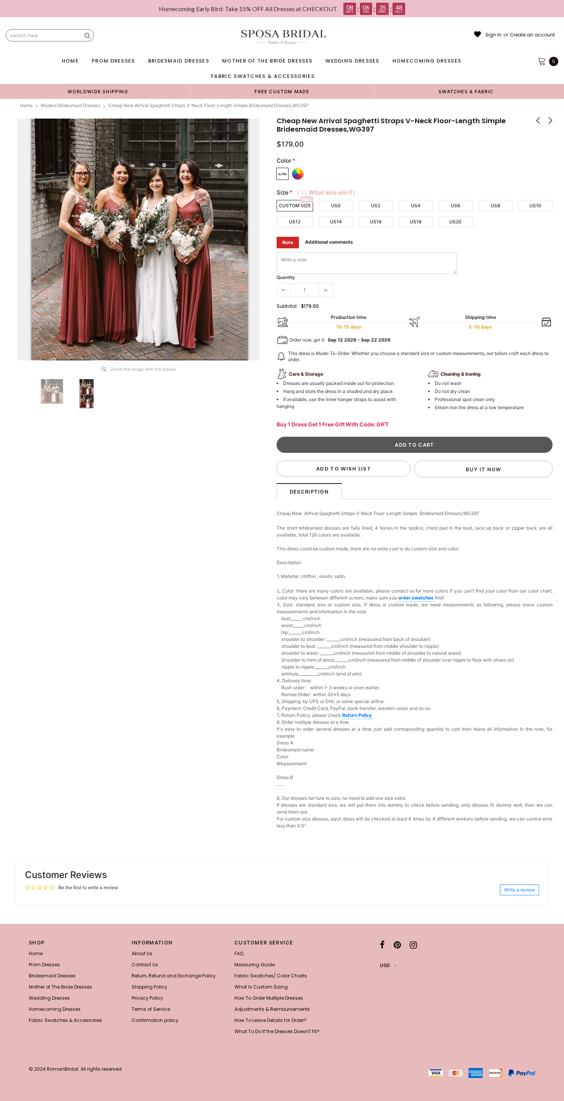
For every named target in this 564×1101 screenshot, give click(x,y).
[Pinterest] (397, 945)
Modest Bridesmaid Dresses (70, 105)
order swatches (416, 598)
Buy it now (483, 469)
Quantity (286, 277)
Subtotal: (287, 306)
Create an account (532, 35)
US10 (535, 205)
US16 (376, 221)
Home (26, 105)
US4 (416, 205)
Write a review (519, 890)
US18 (416, 221)
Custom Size (295, 205)
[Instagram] (413, 945)
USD (385, 965)
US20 (455, 221)
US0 (336, 205)
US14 (336, 221)
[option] (98, 91)
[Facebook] (382, 945)
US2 (375, 205)
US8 (495, 205)
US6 (455, 205)
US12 (294, 221)
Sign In (493, 35)
